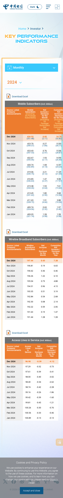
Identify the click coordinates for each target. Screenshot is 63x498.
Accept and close (31, 490)
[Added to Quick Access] (59, 442)
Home (22, 28)
